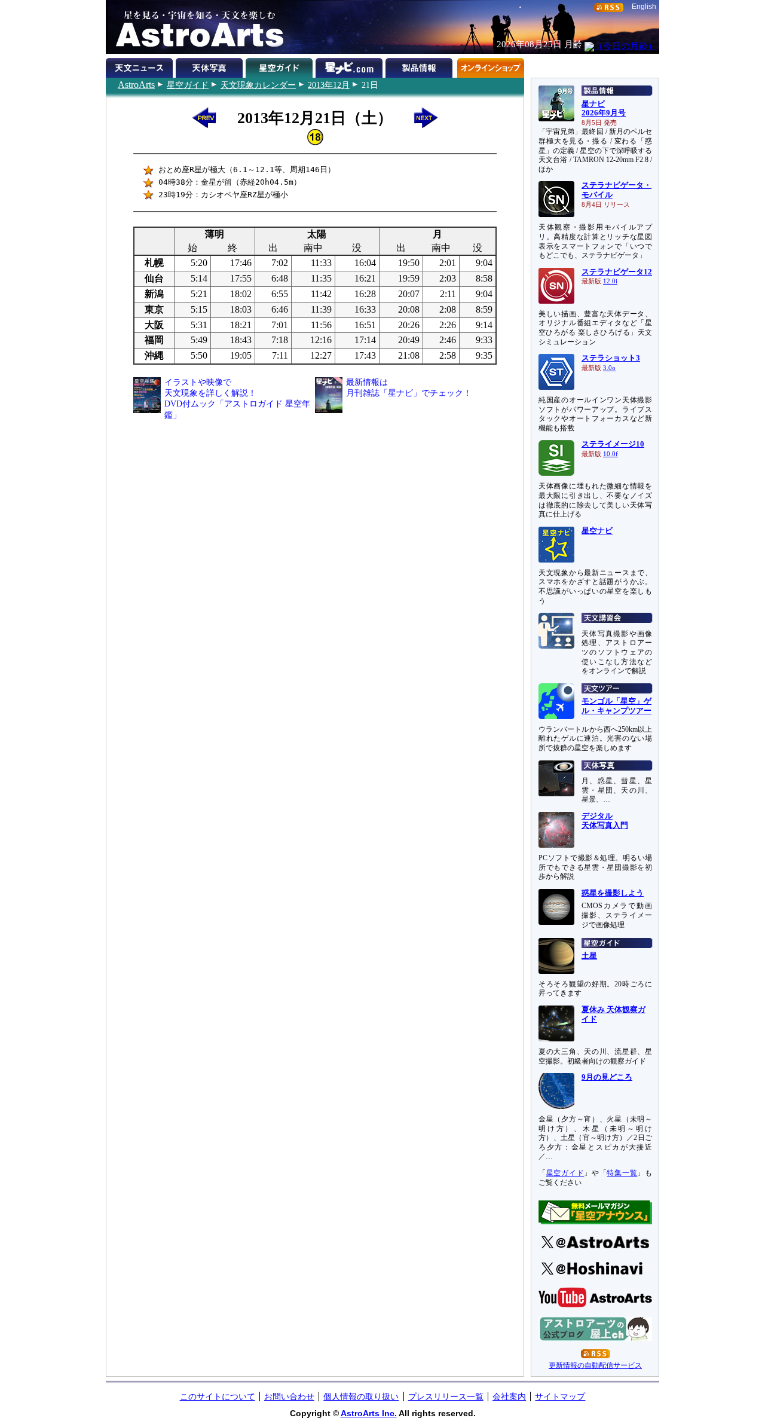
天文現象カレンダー (258, 85)
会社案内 (509, 1396)
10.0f (610, 454)
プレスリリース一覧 (446, 1396)
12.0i (610, 281)
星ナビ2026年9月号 (604, 109)
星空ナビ (597, 531)
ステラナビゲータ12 (617, 272)
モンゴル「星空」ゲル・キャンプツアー (616, 706)
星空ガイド (188, 85)
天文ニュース (141, 66)
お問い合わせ (289, 1396)
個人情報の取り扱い (361, 1396)
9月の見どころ (607, 1077)
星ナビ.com (350, 66)
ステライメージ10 (613, 444)
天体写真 (211, 66)
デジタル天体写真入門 (605, 821)
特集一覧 (622, 1173)
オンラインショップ (490, 66)
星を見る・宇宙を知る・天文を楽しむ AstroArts (195, 27)
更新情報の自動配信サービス (595, 1365)
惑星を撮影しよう (613, 893)
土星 (589, 956)
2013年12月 (329, 85)
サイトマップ (560, 1396)
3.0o (609, 368)
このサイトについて (217, 1396)
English (644, 6)
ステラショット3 (611, 358)
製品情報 (420, 66)
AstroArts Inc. (369, 1413)
